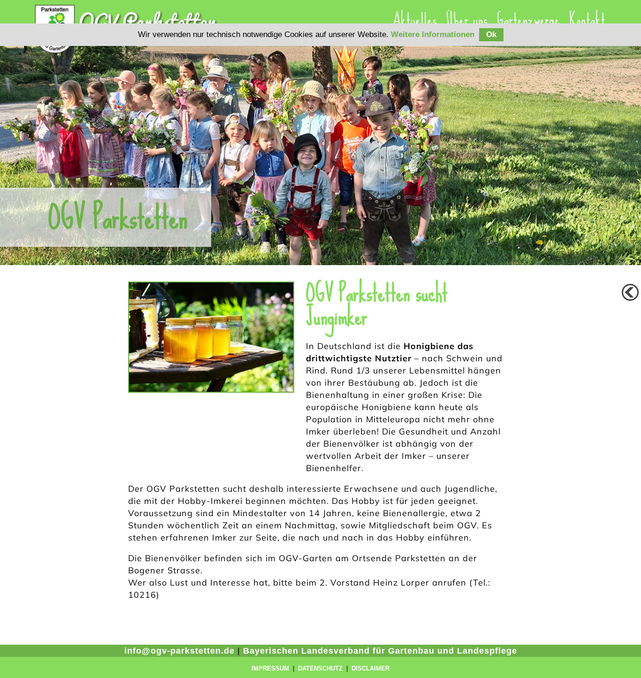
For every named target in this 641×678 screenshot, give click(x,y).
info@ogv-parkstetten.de (179, 650)
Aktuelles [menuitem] (415, 20)
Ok (491, 34)
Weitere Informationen (432, 34)
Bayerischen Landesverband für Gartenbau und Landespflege (380, 650)
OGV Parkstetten (118, 217)
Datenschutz (320, 668)
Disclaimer (370, 668)
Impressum (270, 668)
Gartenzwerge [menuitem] (528, 20)
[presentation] (467, 20)
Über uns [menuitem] (467, 20)
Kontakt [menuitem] (587, 20)
